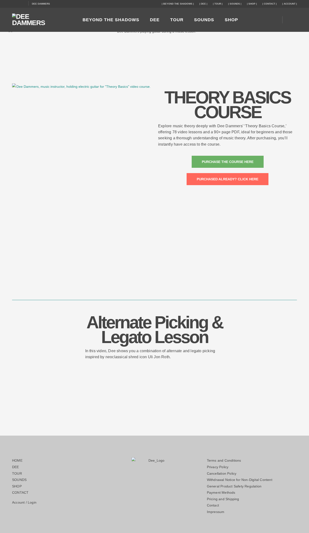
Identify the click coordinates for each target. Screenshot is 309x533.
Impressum (216, 512)
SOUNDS (204, 19)
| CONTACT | (269, 3)
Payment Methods (221, 492)
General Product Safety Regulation (234, 486)
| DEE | (203, 3)
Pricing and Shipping (223, 499)
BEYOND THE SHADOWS (111, 19)
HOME (17, 460)
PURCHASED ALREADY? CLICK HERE (227, 179)
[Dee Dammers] (41, 19)
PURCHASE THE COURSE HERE (227, 162)
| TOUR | (218, 3)
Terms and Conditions (224, 460)
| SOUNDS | (234, 3)
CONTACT (20, 492)
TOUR (176, 19)
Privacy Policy (218, 467)
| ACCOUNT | (289, 3)
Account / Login (24, 502)
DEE (155, 19)
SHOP (231, 19)
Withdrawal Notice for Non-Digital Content (239, 480)
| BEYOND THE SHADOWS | (178, 3)
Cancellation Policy (222, 473)
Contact (213, 505)
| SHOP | (252, 3)
